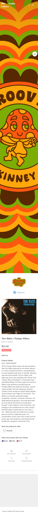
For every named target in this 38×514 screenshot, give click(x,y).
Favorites (11, 461)
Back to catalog (7, 342)
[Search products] (35, 54)
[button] (9, 431)
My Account (11, 454)
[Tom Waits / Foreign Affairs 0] (19, 316)
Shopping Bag (26, 461)
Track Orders (26, 454)
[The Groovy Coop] (19, 282)
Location (12, 3)
